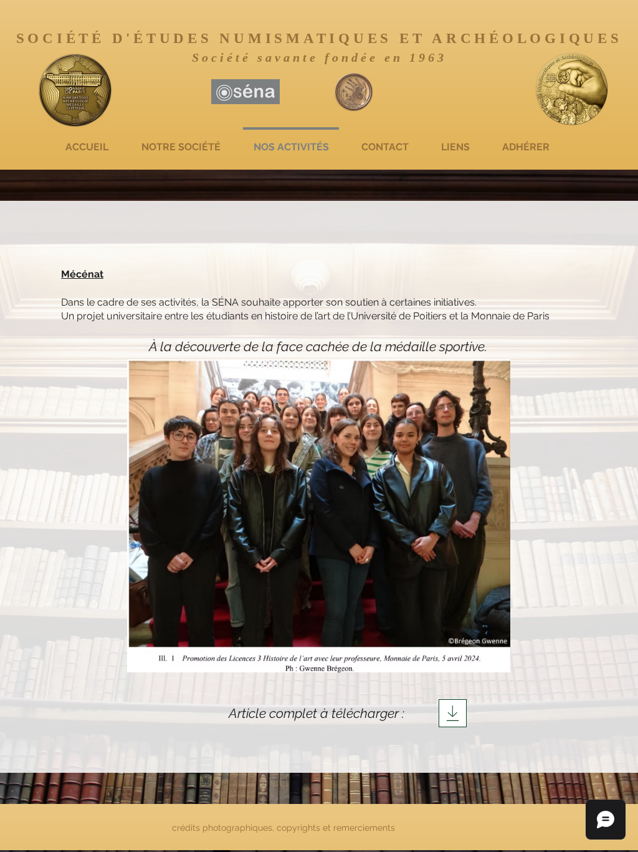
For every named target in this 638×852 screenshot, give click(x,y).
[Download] (453, 713)
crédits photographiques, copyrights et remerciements (285, 828)
